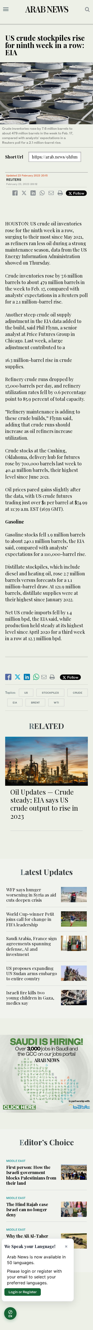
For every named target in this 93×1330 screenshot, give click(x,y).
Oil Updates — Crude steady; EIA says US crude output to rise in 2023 (44, 804)
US (26, 692)
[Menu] (6, 9)
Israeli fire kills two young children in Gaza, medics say (30, 998)
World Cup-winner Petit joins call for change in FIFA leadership (30, 919)
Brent (35, 702)
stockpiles (50, 692)
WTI (56, 702)
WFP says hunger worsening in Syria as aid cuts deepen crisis (31, 895)
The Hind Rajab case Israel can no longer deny (27, 1209)
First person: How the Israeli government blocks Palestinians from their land (31, 1175)
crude (77, 692)
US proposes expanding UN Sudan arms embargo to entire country (31, 973)
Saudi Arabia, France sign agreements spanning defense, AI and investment (31, 946)
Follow (78, 193)
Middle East (16, 1161)
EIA (15, 702)
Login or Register (23, 1292)
